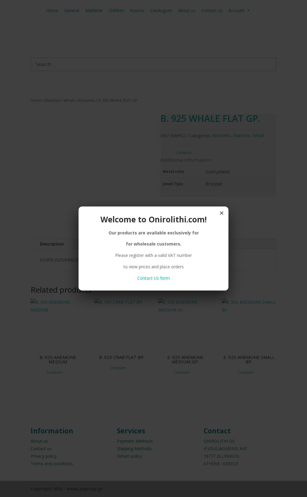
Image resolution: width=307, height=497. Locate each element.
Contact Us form (153, 278)
